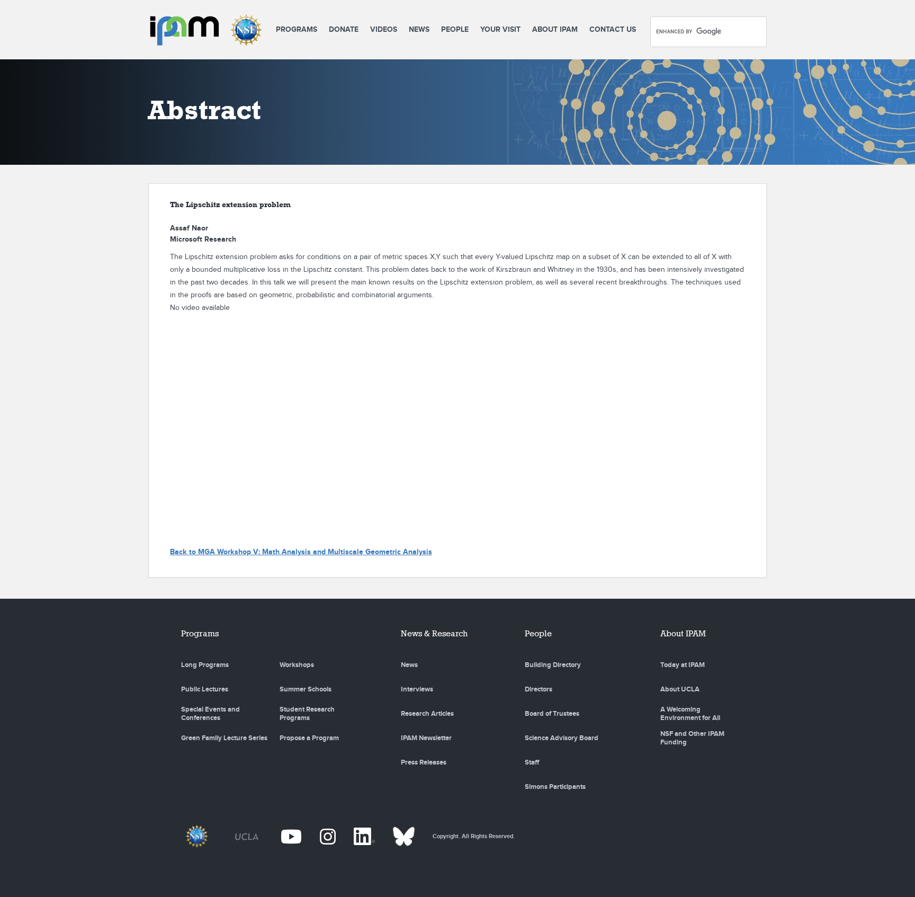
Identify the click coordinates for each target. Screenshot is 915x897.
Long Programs (205, 665)
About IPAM (555, 29)
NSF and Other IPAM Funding (692, 738)
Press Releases (423, 762)
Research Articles (427, 713)
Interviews (417, 689)
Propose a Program (309, 738)
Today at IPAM (682, 665)
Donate (343, 29)
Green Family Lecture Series (224, 738)
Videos (383, 29)
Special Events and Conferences (210, 713)
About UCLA (679, 689)
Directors (538, 689)
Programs (296, 29)
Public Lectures (204, 689)
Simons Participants (555, 787)
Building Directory (553, 665)
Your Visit (500, 29)
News (419, 29)
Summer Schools (305, 689)
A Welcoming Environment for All (690, 713)
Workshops (297, 665)
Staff (532, 762)
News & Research (434, 633)
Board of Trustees (552, 713)
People (455, 29)
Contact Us (612, 29)
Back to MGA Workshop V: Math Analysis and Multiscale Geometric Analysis (301, 551)
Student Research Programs (307, 713)
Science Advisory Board (561, 738)
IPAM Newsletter (426, 738)
